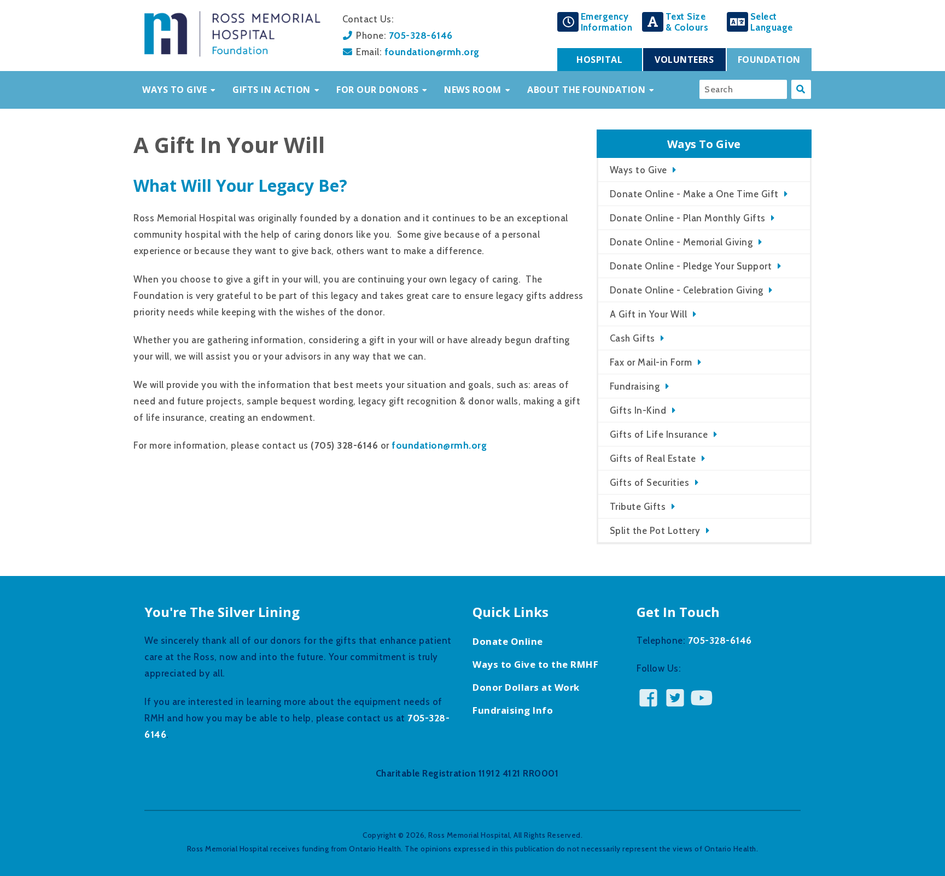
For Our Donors (377, 90)
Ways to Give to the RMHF (535, 664)
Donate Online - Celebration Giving (686, 290)
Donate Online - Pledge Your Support (691, 266)
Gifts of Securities (650, 482)
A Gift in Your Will (648, 314)
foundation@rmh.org (432, 51)
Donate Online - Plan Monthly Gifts (688, 218)
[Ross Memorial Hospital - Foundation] (232, 53)
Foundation (769, 60)
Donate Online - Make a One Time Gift (694, 194)
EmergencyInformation (607, 22)
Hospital (599, 60)
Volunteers (684, 60)
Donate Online (507, 641)
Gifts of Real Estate (653, 458)
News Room (472, 90)
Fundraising (635, 386)
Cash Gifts (632, 338)
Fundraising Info (512, 710)
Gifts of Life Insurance (659, 434)
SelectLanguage (771, 22)
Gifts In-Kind (638, 410)
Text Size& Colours (687, 22)
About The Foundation (586, 90)
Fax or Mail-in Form (651, 362)
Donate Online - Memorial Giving (681, 242)
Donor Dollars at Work (526, 687)
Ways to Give (638, 169)
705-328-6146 (421, 35)
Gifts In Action (271, 90)
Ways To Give (174, 90)
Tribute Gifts (638, 506)
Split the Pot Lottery (655, 530)
